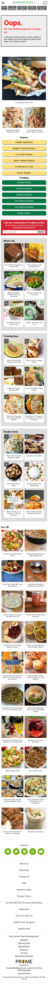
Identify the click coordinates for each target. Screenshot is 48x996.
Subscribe (24, 909)
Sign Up (40, 232)
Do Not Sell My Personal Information (24, 902)
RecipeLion (24, 950)
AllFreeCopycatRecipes (24, 956)
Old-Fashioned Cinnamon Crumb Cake (14, 266)
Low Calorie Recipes (24, 207)
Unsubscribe (24, 928)
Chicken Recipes (24, 194)
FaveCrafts (24, 940)
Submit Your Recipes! (24, 922)
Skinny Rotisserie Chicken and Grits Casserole (13, 294)
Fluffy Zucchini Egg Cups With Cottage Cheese (36, 646)
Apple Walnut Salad (12, 771)
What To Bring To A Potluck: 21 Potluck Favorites (14, 513)
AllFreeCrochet (24, 943)
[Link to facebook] (8, 851)
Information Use (29, 227)
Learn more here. (24, 973)
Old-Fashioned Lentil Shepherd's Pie (34, 266)
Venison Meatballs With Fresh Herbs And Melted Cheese (35, 709)
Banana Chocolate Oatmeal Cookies (13, 131)
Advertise (24, 870)
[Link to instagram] (32, 851)
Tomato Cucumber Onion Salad (12, 555)
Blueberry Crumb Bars (34, 456)
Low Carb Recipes (24, 154)
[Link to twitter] (16, 851)
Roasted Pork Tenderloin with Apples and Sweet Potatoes (34, 418)
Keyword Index (24, 889)
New (3, 527)
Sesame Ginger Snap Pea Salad (34, 294)
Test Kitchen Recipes (24, 201)
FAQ (24, 883)
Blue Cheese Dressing (35, 832)
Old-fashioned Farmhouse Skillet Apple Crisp (35, 555)
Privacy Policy (18, 227)
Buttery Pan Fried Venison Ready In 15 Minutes (12, 832)
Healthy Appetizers (24, 142)
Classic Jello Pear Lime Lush (34, 323)
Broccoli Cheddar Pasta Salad (34, 389)
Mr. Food (24, 953)
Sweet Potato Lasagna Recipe (34, 361)
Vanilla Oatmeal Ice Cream (14, 484)
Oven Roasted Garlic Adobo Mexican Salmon (35, 131)
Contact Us (24, 876)
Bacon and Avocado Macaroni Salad (13, 457)
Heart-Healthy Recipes (24, 160)
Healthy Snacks (24, 182)
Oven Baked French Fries (24, 103)
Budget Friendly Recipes (24, 148)
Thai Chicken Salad (35, 771)
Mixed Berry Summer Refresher (35, 741)
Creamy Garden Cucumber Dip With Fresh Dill (12, 616)
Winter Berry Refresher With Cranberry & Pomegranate (12, 741)
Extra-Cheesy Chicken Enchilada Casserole (34, 512)
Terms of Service (24, 915)
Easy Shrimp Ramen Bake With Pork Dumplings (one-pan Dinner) (12, 677)
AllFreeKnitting (24, 946)
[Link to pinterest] (24, 851)
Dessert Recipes (24, 188)
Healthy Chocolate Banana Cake (13, 389)
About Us (24, 863)
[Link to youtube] (41, 851)
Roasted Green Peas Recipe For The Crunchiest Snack (12, 709)
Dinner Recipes (24, 173)
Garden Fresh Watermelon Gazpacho (35, 616)
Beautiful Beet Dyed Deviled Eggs (34, 484)
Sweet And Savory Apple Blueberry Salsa (12, 646)
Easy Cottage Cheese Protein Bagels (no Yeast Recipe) (36, 677)
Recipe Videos (24, 213)
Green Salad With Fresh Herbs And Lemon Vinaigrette (35, 801)
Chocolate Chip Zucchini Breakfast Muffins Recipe (12, 800)
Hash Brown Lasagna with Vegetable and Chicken (13, 418)
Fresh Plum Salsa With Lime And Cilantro (12, 585)
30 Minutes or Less (24, 166)
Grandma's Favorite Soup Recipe (14, 323)
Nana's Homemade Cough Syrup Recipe (13, 361)
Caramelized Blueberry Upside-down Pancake (35, 585)
